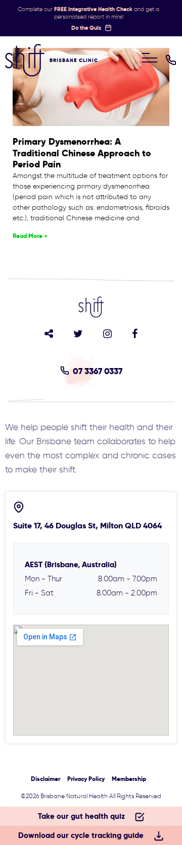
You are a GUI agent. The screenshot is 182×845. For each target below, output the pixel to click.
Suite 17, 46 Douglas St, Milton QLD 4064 (87, 525)
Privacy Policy (86, 778)
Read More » (30, 235)
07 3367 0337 (97, 371)
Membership (129, 778)
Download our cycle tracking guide (81, 835)
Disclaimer (45, 778)
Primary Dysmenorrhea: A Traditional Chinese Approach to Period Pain (82, 153)
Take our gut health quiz (81, 816)
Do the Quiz (86, 27)
